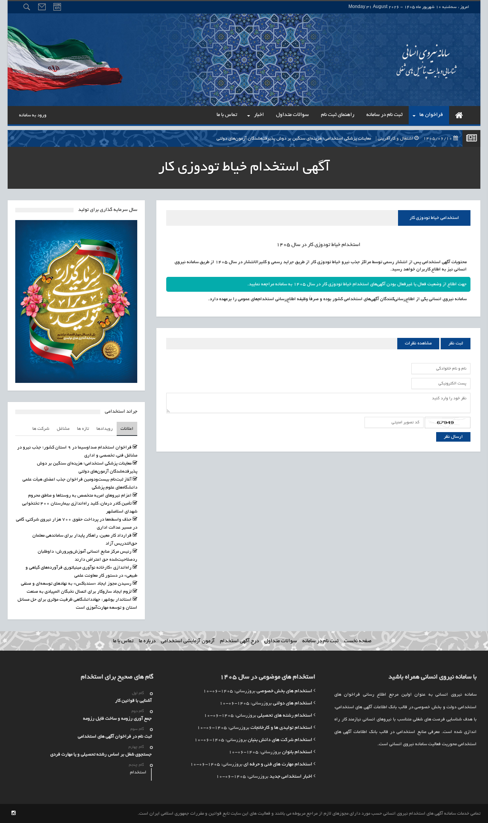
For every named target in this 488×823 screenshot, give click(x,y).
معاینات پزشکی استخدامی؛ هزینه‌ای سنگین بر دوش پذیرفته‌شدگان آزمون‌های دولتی (335, 138)
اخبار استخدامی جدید (291, 777)
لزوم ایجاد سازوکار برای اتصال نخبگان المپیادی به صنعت (79, 591)
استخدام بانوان (297, 752)
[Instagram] (14, 813)
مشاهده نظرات (418, 343)
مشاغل (63, 428)
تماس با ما (123, 641)
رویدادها (104, 428)
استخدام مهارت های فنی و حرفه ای (278, 764)
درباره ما (147, 641)
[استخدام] (459, 115)
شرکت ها (40, 428)
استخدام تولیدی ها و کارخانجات (281, 728)
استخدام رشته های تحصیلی (284, 716)
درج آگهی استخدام (239, 641)
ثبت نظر (455, 343)
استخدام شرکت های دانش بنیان (280, 740)
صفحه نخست (357, 641)
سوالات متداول (280, 641)
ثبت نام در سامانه (320, 641)
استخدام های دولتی (292, 703)
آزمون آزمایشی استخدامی (188, 641)
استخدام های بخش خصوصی (284, 691)
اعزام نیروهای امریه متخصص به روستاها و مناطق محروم (80, 495)
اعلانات (126, 428)
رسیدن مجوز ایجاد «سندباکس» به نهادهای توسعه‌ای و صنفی (76, 583)
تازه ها (83, 428)
